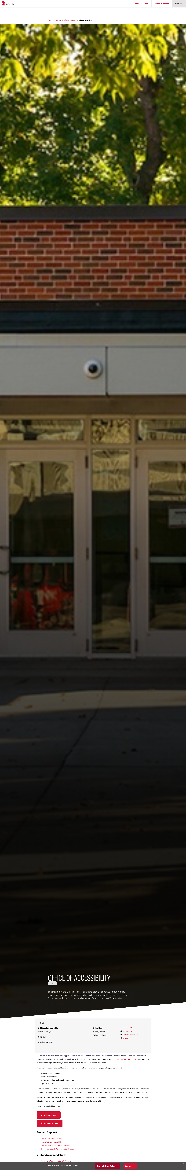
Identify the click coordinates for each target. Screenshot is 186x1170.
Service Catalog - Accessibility (51, 1142)
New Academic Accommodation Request (55, 1145)
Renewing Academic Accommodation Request (57, 1149)
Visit (146, 4)
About (50, 20)
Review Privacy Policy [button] (106, 1166)
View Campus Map (49, 1115)
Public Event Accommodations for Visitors (56, 1161)
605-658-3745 (128, 1028)
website (125, 1038)
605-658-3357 (128, 1031)
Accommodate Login (50, 1123)
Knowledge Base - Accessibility (52, 1138)
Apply (137, 4)
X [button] (184, 1164)
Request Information (162, 4)
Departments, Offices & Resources (65, 20)
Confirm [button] (128, 1166)
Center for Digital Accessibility (126, 1059)
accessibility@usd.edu (130, 1035)
